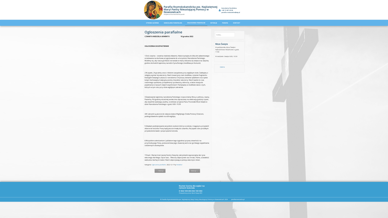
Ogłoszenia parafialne (196, 23)
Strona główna (152, 23)
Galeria (222, 67)
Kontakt (236, 23)
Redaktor (179, 165)
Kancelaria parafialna (173, 23)
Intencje (213, 23)
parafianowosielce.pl (238, 199)
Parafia (225, 23)
